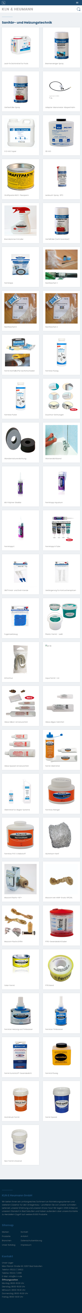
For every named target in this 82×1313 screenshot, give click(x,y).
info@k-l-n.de (15, 1276)
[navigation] (77, 3)
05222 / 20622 (16, 1269)
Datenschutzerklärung (31, 1240)
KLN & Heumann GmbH (17, 1195)
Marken (5, 1232)
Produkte (6, 1236)
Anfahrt (24, 1236)
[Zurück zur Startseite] (17, 8)
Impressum (26, 1245)
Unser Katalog (8, 1245)
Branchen (6, 1240)
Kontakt (24, 1232)
